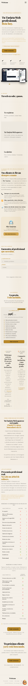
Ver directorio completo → (7, 254)
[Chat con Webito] (25, 682)
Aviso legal (17, 681)
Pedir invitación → (8, 405)
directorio (9, 391)
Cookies (11, 681)
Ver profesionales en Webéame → (8, 400)
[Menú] (25, 2)
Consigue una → (17, 54)
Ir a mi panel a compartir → (21, 388)
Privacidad (5, 681)
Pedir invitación (9, 51)
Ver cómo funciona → (11, 234)
